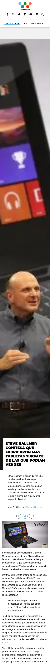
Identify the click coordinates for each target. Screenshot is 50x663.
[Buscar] (42, 14)
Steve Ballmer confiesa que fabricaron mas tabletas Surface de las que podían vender (25, 454)
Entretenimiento (35, 23)
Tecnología (12, 23)
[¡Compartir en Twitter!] (25, 516)
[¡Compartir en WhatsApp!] (31, 516)
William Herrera (34, 507)
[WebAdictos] (25, 6)
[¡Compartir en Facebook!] (18, 516)
